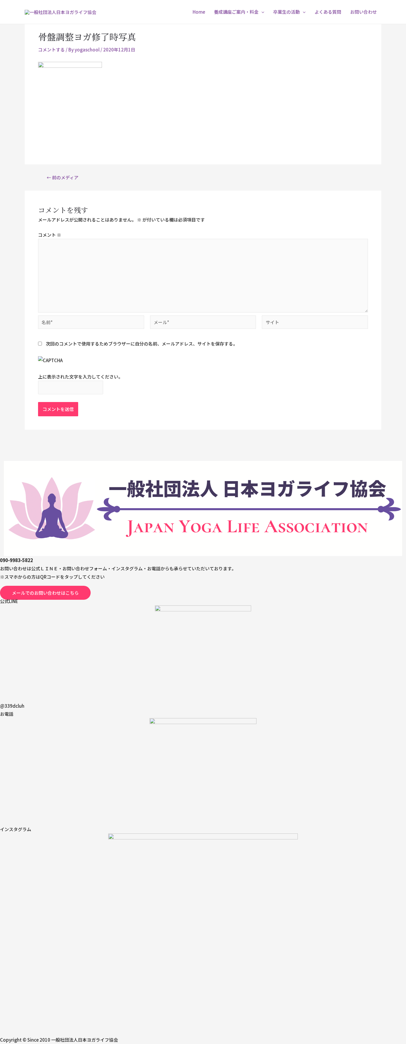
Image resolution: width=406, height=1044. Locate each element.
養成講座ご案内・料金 (236, 12)
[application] (261, 12)
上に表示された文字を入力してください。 (80, 376)
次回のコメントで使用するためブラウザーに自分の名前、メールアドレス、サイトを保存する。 (141, 343)
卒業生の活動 (286, 12)
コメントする (51, 49)
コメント (49, 235)
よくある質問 (327, 12)
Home (199, 12)
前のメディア (62, 177)
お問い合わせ (363, 12)
